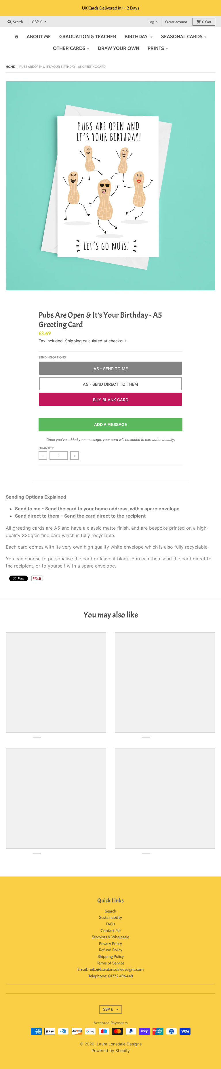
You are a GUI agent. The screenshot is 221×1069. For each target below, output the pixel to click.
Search (110, 911)
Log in (153, 22)
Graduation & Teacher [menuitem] (87, 36)
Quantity (46, 448)
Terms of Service (110, 963)
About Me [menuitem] (39, 36)
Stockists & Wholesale (110, 936)
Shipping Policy (111, 956)
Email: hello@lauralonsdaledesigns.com (110, 969)
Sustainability (110, 917)
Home (10, 67)
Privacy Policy (110, 943)
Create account (176, 22)
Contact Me (111, 930)
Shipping (73, 340)
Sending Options (52, 357)
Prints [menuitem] (156, 48)
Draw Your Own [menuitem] (118, 48)
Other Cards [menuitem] (69, 48)
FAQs (110, 924)
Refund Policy (110, 949)
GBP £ (37, 22)
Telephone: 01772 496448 (110, 976)
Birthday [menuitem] (137, 36)
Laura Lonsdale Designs (119, 1043)
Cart (206, 22)
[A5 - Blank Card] (110, 399)
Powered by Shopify (111, 1050)
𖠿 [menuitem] (16, 36)
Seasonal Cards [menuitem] (182, 36)
